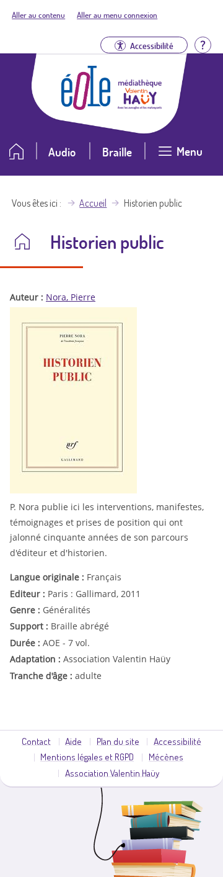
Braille (117, 152)
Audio (62, 152)
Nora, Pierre (70, 297)
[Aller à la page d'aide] (203, 43)
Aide (73, 741)
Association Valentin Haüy (112, 773)
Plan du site (118, 741)
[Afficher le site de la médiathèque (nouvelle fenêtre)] (140, 105)
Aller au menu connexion (117, 15)
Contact (36, 741)
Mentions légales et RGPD (87, 756)
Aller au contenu (38, 15)
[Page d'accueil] (86, 106)
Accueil (93, 203)
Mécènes (166, 756)
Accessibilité (177, 741)
